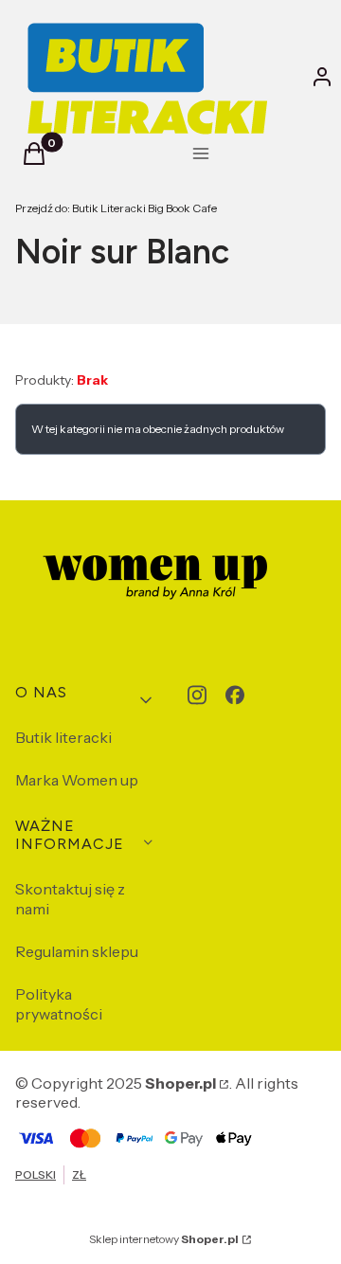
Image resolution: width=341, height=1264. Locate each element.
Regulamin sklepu (76, 951)
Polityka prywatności (58, 1003)
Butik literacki (63, 737)
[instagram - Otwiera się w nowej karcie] (197, 695)
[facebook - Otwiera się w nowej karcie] (235, 695)
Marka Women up (76, 779)
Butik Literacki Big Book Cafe (116, 208)
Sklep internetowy (164, 1239)
